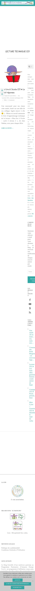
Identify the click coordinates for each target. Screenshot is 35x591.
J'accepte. (17, 580)
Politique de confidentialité (10, 548)
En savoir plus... (17, 587)
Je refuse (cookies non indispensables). (17, 583)
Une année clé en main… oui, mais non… (31, 337)
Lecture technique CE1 (16, 98)
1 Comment (11, 100)
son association (18, 499)
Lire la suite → (7, 128)
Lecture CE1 (5, 98)
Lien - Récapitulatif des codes (17, 533)
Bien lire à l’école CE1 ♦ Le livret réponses (13, 91)
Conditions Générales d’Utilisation (13, 550)
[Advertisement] (17, 25)
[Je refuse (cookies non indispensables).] (33, 581)
